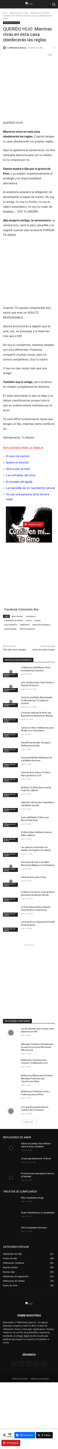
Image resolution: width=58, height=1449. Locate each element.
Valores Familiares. (27, 629)
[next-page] (9, 937)
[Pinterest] (29, 1364)
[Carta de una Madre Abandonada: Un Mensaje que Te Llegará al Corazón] (11, 701)
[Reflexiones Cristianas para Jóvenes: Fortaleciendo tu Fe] (11, 1064)
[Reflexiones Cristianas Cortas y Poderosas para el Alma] (11, 1095)
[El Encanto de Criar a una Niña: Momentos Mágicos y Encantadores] (11, 866)
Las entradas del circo (20, 475)
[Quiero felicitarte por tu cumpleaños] (11, 1216)
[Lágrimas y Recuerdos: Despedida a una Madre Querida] (11, 806)
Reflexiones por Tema (19, 13)
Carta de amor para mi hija (33, 877)
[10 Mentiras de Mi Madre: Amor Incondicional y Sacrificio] (11, 671)
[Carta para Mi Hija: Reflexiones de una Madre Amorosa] (11, 761)
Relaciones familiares (41, 625)
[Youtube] (44, 1364)
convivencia (31, 616)
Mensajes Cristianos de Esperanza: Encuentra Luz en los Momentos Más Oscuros (37, 1047)
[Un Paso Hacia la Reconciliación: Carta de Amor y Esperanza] (11, 911)
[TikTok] (36, 1364)
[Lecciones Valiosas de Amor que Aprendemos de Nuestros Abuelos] (11, 716)
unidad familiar (10, 629)
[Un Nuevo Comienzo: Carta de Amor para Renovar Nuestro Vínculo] (11, 896)
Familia (38, 620)
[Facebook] (14, 1364)
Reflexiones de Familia (40, 13)
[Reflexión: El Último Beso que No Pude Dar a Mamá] (11, 791)
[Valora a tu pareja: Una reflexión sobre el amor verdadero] (11, 1147)
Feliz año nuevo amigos (14, 649)
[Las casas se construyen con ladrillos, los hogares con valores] (11, 851)
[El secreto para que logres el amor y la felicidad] (11, 1177)
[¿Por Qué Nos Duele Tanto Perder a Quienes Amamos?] (11, 686)
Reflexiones (25, 625)
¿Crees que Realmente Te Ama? (36, 1158)
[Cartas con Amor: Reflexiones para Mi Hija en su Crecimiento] (11, 731)
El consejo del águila (19, 481)
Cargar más (28, 1122)
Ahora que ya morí (18, 469)
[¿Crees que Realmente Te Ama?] (11, 1162)
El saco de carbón (17, 456)
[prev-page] (5, 937)
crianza (29, 620)
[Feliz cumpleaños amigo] (11, 1202)
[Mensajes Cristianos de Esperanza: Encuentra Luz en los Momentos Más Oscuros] (11, 1048)
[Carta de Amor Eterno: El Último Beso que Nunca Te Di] (11, 776)
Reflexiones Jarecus (17, 48)
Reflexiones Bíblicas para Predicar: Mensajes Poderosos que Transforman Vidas (37, 1078)
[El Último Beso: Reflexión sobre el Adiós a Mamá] (11, 836)
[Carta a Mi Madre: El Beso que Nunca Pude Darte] (11, 821)
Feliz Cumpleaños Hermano (34, 1227)
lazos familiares (10, 625)
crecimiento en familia (13, 620)
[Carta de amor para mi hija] (11, 881)
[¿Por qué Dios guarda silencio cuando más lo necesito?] (11, 1111)
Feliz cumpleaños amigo (32, 1198)
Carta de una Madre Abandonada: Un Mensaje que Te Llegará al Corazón (37, 700)
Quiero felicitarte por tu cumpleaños (38, 1212)
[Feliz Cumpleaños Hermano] (11, 1231)
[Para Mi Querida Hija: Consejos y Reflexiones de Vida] (11, 746)
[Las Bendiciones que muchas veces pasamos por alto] (11, 1032)
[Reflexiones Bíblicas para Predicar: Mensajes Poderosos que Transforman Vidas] (11, 1079)
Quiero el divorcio (17, 462)
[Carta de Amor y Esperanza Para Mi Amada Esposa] (11, 926)
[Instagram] (22, 1364)
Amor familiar (17, 616)
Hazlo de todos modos (43, 649)
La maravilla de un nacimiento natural (30, 488)
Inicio (5, 13)
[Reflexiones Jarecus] (5, 47)
